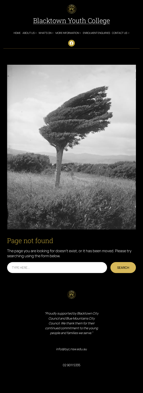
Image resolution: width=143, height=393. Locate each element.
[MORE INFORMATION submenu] (80, 32)
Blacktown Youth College (71, 20)
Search (123, 267)
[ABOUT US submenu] (36, 32)
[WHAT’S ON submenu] (52, 32)
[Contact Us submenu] (128, 32)
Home (17, 33)
